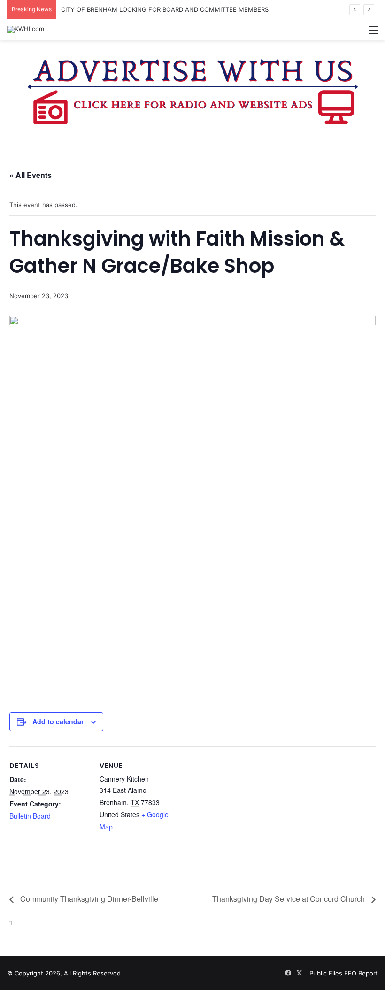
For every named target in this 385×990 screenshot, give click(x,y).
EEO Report (361, 973)
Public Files (326, 973)
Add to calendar (58, 721)
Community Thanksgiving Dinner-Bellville (88, 898)
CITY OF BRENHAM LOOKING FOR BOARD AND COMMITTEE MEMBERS (165, 9)
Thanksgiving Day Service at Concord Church (289, 898)
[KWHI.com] (25, 29)
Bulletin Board (30, 816)
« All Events (30, 174)
